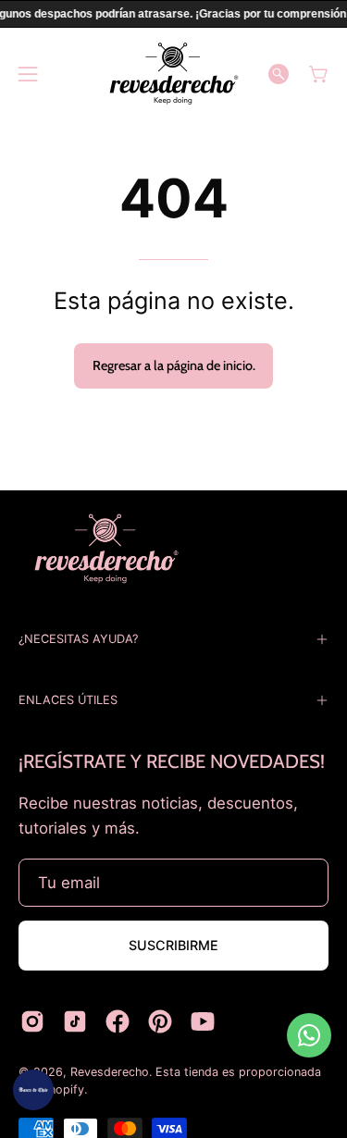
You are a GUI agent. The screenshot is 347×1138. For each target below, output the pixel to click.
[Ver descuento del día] (33, 1090)
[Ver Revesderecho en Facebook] (117, 1021)
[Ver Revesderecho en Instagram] (32, 1021)
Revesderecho (109, 1072)
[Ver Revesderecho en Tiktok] (75, 1021)
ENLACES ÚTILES (68, 700)
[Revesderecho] (174, 73)
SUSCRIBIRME (173, 945)
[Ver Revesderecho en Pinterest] (160, 1021)
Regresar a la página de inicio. (174, 365)
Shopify (63, 1089)
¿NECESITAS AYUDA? (78, 639)
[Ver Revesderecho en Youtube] (203, 1021)
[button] (278, 74)
